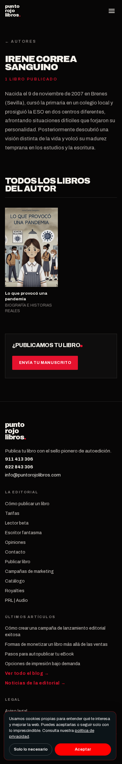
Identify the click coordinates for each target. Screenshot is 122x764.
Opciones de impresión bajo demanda (42, 663)
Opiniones (15, 542)
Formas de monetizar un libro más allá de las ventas (56, 644)
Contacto (15, 552)
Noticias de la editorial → (35, 683)
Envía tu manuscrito (45, 362)
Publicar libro (17, 561)
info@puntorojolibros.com (33, 474)
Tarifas (12, 513)
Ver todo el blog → (27, 673)
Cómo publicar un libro (27, 503)
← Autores (20, 41)
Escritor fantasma (23, 532)
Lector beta (16, 523)
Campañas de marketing (29, 571)
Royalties (14, 590)
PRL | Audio (16, 600)
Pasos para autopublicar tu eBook (39, 654)
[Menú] (111, 11)
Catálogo (15, 581)
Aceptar (83, 749)
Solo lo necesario (31, 749)
